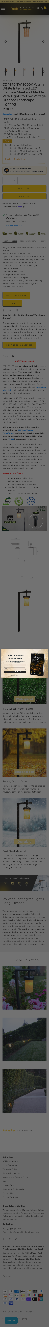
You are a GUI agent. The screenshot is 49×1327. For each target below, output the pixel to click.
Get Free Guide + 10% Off (15, 672)
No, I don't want (14, 675)
